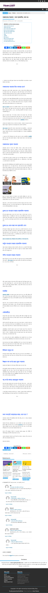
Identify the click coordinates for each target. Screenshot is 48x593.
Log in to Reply (8, 492)
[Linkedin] (15, 48)
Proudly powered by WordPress (16, 591)
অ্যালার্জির (30, 136)
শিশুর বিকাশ (14, 479)
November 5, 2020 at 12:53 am (18, 498)
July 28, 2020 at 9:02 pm (17, 520)
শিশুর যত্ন (9, 449)
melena (20, 424)
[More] (28, 48)
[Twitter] (11, 48)
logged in (11, 555)
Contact (6, 580)
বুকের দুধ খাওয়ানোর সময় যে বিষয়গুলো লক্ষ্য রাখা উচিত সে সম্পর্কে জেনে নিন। (16, 238)
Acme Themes (36, 591)
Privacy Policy (7, 576)
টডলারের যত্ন (28, 478)
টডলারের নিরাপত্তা (24, 478)
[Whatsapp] (24, 48)
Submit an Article (8, 579)
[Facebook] (6, 48)
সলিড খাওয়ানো (10, 260)
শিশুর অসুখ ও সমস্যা (5, 449)
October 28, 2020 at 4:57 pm (17, 487)
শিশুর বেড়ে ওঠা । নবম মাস (26, 453)
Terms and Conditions (9, 577)
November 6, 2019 (16, 466)
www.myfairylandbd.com (16, 562)
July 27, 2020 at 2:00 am (16, 509)
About (5, 574)
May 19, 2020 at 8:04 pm (16, 530)
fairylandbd (20, 20)
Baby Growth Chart (8, 581)
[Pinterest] (19, 48)
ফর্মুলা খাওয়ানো (5, 128)
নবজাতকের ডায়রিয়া (6, 294)
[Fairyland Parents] (3, 9)
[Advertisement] (17, 72)
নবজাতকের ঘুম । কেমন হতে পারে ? (9, 453)
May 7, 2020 (6, 466)
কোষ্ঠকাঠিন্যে (22, 119)
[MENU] (47, 9)
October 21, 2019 (26, 466)
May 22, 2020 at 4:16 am (17, 541)
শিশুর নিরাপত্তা (24, 479)
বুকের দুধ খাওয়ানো (6, 106)
